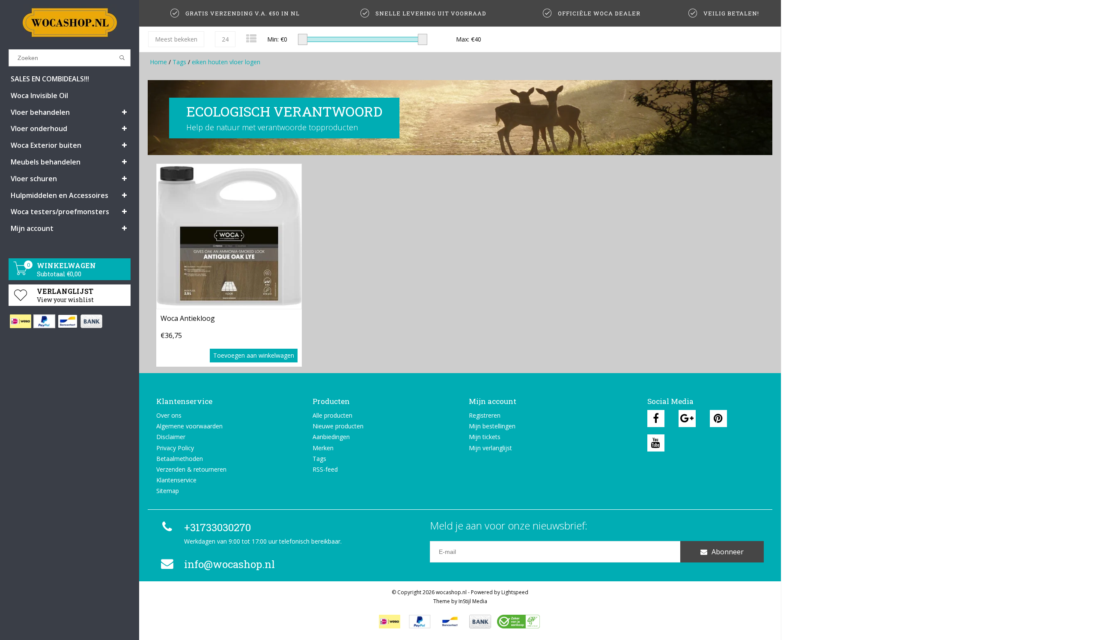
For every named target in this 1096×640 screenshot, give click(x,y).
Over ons (169, 415)
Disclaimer (170, 437)
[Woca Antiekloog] (229, 236)
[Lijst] (251, 38)
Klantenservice (176, 480)
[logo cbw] (518, 621)
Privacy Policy (175, 448)
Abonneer (728, 551)
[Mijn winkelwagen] (20, 273)
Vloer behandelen (40, 112)
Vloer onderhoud (39, 128)
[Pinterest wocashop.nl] (718, 418)
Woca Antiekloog (188, 318)
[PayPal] (43, 321)
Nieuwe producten (338, 426)
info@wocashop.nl (229, 564)
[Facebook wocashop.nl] (655, 418)
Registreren (484, 415)
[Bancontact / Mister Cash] (67, 321)
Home (158, 62)
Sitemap (167, 491)
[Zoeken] (122, 57)
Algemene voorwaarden (189, 426)
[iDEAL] (20, 321)
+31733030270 (217, 527)
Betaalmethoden (179, 459)
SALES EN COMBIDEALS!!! (50, 79)
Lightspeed (514, 592)
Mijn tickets (484, 437)
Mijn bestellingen (492, 426)
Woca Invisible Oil (39, 95)
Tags (179, 62)
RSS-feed (325, 469)
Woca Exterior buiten (46, 145)
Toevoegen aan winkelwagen (253, 355)
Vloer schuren (34, 178)
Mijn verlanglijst (490, 448)
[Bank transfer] (90, 321)
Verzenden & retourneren (191, 469)
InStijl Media (473, 601)
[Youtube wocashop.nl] (655, 443)
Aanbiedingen (331, 437)
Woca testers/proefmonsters (60, 211)
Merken (323, 448)
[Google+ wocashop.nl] (687, 418)
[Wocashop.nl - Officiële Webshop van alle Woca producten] (69, 22)
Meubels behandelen (45, 162)
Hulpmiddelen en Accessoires (59, 195)
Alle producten (332, 415)
